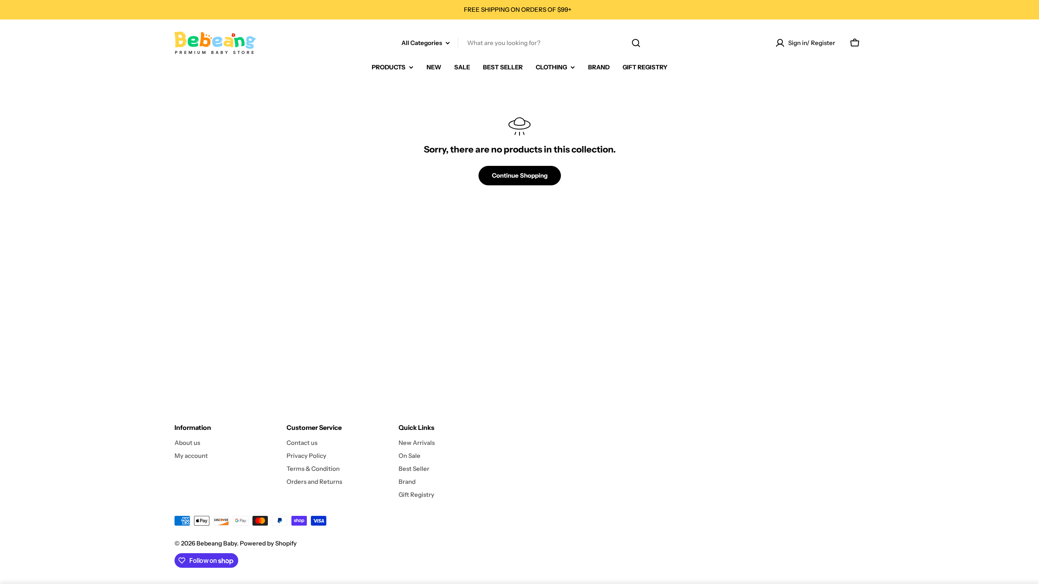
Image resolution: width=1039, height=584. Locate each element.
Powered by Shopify (268, 543)
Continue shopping (520, 175)
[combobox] (519, 43)
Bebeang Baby (216, 543)
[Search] (636, 43)
